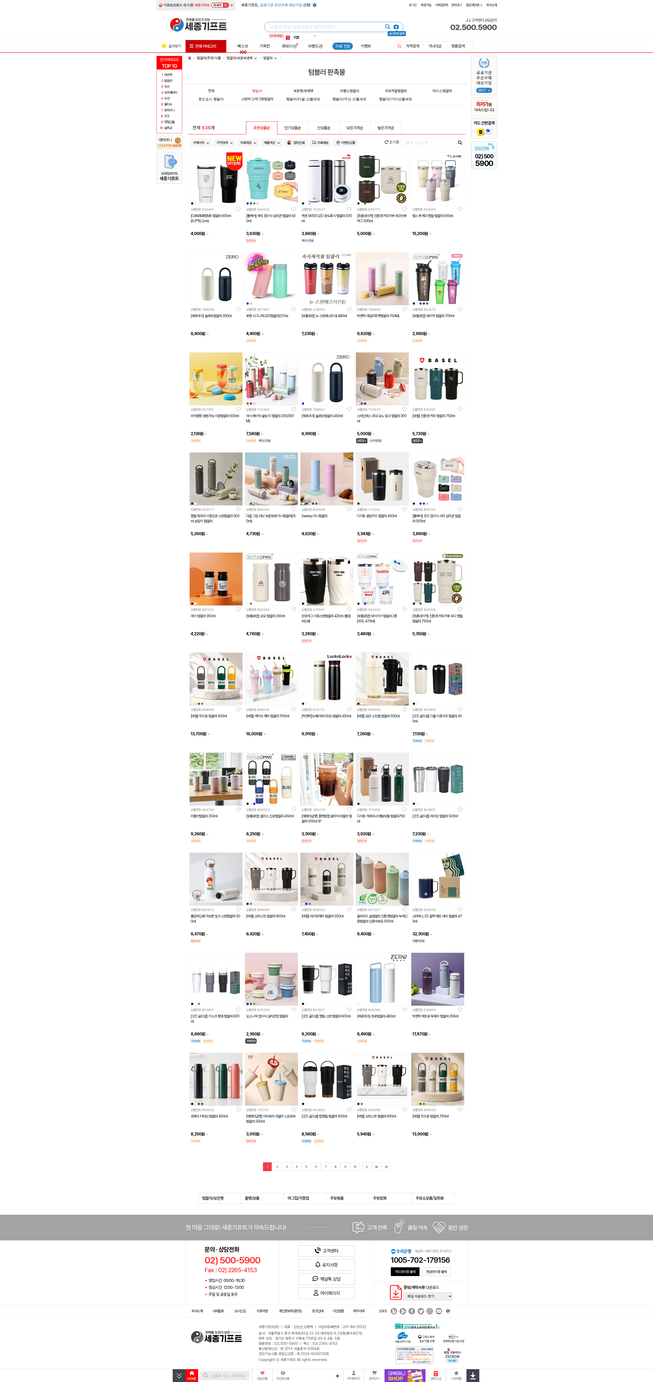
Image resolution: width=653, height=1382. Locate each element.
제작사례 (358, 1311)
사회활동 (218, 1311)
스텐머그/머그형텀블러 (257, 99)
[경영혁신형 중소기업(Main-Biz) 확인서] (453, 1338)
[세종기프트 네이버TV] (402, 1311)
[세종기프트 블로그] (392, 1311)
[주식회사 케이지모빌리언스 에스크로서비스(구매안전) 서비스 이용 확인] (452, 1354)
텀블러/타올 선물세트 (303, 99)
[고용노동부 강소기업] (426, 1338)
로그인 (412, 5)
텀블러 (257, 91)
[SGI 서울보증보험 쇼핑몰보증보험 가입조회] (415, 1355)
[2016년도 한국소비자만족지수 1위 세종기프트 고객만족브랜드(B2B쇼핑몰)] (418, 1326)
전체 (211, 91)
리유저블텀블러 (396, 91)
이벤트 (366, 45)
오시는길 (240, 1311)
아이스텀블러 (442, 91)
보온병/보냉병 (303, 91)
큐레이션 (289, 45)
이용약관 (262, 1311)
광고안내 (317, 1311)
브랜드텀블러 (349, 91)
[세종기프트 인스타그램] (429, 1311)
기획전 (265, 45)
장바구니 (456, 5)
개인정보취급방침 (290, 1311)
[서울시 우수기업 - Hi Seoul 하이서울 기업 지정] (403, 1337)
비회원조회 (441, 5)
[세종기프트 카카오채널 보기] (447, 1311)
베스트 (242, 49)
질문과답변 (474, 5)
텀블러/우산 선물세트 (350, 99)
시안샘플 (338, 1311)
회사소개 (491, 5)
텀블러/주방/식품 (209, 58)
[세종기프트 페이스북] (411, 1311)
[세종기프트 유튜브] (438, 1311)
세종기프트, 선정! (276, 5)
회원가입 (426, 5)
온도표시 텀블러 (211, 99)
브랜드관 (315, 45)
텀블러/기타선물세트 (395, 99)
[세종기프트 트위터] (420, 1311)
